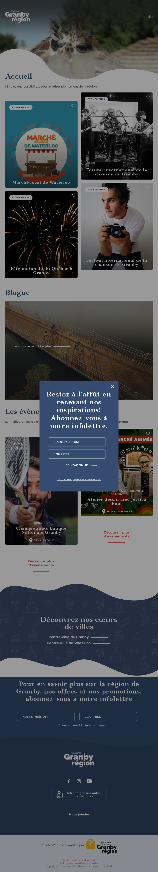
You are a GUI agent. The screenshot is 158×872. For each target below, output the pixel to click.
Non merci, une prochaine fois (79, 479)
